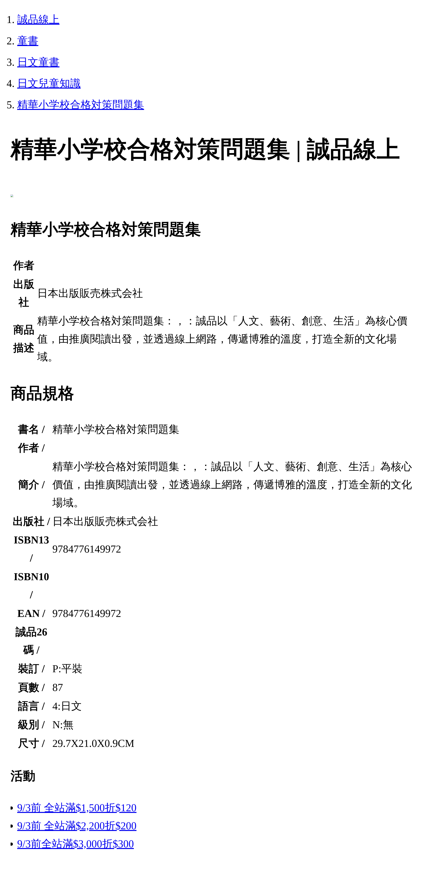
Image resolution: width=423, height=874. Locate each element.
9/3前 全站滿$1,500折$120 (76, 808)
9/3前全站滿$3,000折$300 (75, 844)
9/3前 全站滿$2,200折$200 (76, 826)
